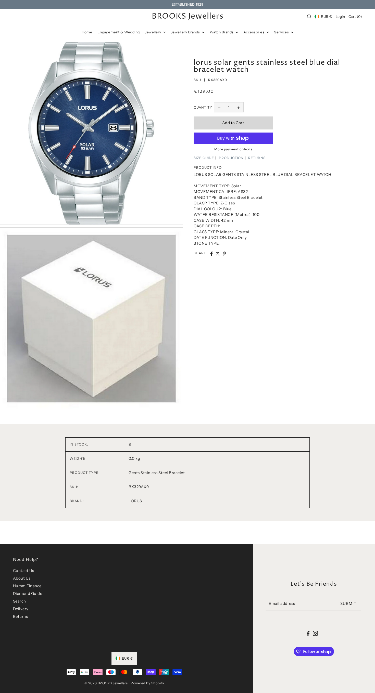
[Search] (309, 17)
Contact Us (23, 570)
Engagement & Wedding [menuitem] (118, 32)
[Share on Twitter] (218, 254)
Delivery (21, 608)
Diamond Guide (27, 593)
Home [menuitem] (87, 32)
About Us (22, 578)
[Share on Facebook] (211, 254)
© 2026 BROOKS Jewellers (106, 683)
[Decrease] (219, 107)
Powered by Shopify (147, 683)
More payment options (233, 149)
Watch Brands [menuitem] (222, 32)
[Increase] (238, 107)
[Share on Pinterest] (224, 254)
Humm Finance (27, 585)
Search (19, 601)
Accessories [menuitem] (254, 32)
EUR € (326, 16)
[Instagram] (315, 633)
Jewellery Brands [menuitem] (186, 32)
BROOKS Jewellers (187, 16)
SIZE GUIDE (204, 158)
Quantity (203, 107)
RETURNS (257, 158)
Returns (20, 616)
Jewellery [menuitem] (153, 32)
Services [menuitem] (282, 32)
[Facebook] (308, 633)
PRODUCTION (231, 158)
